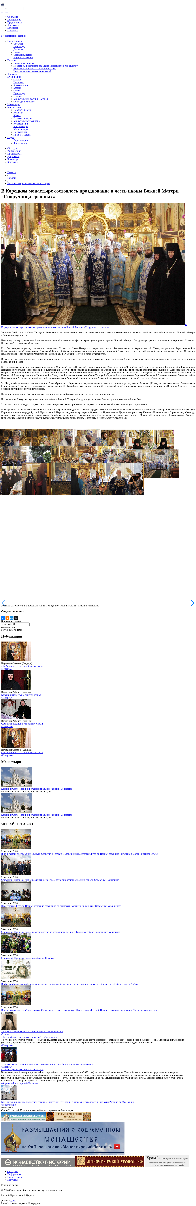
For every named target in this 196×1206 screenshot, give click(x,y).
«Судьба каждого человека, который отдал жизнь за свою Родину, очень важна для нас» (47, 1064)
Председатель (14, 22)
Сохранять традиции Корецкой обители (22, 723)
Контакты (12, 30)
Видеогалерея (20, 140)
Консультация (20, 126)
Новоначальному (22, 110)
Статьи (17, 79)
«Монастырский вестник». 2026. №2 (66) (22, 1069)
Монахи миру (20, 129)
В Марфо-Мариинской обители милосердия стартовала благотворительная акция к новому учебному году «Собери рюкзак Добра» (70, 984)
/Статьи (5, 1034)
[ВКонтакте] (3, 618)
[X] (16, 618)
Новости (11, 60)
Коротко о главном (23, 57)
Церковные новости (23, 63)
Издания (17, 96)
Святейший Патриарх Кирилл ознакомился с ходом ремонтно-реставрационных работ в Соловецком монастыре (60, 880)
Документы (13, 25)
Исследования (20, 123)
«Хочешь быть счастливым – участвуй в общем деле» (29, 1037)
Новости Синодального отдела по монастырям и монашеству (45, 65)
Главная (11, 172)
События (18, 43)
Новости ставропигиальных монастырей (34, 68)
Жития (17, 115)
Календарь (12, 27)
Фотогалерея (20, 143)
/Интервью (7, 669)
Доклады (18, 49)
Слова (16, 52)
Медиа (10, 137)
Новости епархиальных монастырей (32, 71)
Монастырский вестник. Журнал (30, 99)
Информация (14, 19)
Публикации (14, 76)
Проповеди (19, 46)
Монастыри (13, 104)
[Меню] (2, 5)
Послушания (20, 132)
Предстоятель (14, 41)
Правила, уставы (22, 134)
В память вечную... (23, 118)
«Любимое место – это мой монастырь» (22, 666)
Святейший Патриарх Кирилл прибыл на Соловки (27, 958)
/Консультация (8, 1104)
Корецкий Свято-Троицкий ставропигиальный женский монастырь (36, 788)
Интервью (18, 82)
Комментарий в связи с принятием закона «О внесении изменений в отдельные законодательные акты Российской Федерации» (68, 1102)
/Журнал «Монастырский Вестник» (19, 1083)
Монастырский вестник (13, 35)
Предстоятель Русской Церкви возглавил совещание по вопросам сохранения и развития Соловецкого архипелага (61, 906)
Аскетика (18, 112)
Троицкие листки (22, 54)
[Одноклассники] (7, 618)
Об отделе (12, 16)
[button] (192, 603)
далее (13, 1200)
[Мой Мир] (11, 618)
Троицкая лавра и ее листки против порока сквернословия (32, 1031)
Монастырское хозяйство (26, 121)
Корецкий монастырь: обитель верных (21, 695)
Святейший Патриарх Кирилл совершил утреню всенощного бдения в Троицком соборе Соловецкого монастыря (60, 932)
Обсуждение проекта (24, 101)
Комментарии (20, 85)
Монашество (14, 107)
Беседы (17, 88)
